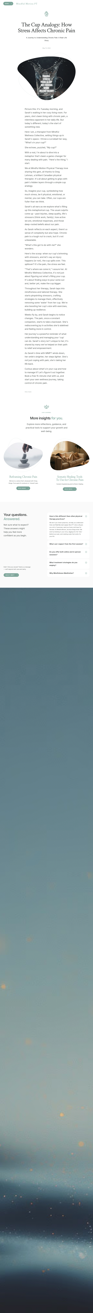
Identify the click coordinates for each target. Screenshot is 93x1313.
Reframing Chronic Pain (23, 477)
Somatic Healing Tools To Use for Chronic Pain (70, 478)
